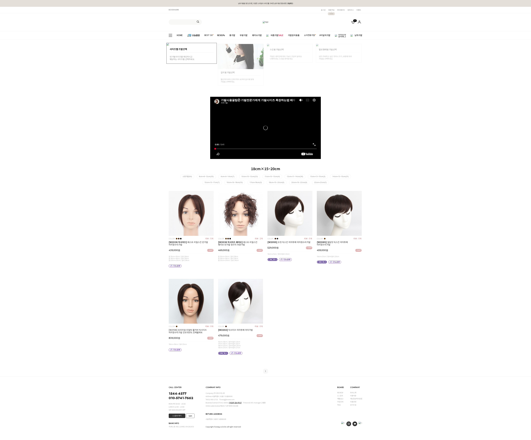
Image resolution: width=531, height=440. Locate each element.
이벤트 (358, 10)
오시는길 (353, 405)
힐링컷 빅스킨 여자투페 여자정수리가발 (332, 243)
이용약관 (353, 396)
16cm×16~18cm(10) (235, 182)
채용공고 (340, 399)
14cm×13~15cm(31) (340, 176)
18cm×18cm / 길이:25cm (178, 344)
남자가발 (358, 35)
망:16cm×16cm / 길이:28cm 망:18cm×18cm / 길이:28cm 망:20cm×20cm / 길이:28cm (179, 258)
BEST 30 (208, 35)
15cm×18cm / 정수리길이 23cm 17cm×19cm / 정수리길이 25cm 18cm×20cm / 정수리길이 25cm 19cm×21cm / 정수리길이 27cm (229, 345)
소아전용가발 (309, 35)
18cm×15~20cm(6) (276, 182)
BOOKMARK (174, 9)
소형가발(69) (187, 176)
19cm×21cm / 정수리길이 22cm (278, 254)
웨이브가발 (257, 35)
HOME (180, 35)
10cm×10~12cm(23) (249, 176)
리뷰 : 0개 (308, 238)
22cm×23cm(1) (320, 182)
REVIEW (340, 392)
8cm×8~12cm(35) (206, 176)
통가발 (232, 35)
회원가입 (331, 10)
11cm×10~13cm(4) (272, 176)
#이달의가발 (324, 35)
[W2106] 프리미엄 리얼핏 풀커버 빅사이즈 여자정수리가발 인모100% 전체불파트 (188, 331)
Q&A (190, 416)
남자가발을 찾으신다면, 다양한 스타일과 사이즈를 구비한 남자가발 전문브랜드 (265, 3)
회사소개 (353, 392)
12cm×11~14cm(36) (295, 176)
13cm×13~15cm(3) (317, 176)
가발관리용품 (294, 35)
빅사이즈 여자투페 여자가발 (235, 330)
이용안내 (353, 402)
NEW (221, 35)
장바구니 (351, 10)
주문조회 (340, 402)
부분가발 (244, 35)
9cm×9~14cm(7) (227, 176)
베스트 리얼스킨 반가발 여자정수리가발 (188, 243)
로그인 (323, 10)
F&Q (339, 405)
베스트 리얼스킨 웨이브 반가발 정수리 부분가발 (237, 243)
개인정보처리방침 (356, 399)
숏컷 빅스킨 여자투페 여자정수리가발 (288, 242)
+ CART (210, 250)
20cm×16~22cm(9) (299, 182)
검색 (198, 22)
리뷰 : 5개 (209, 238)
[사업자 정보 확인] (235, 403)
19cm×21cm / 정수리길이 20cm (328, 257)
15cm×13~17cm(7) (212, 182)
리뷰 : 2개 (259, 238)
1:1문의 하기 (177, 415)
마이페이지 (341, 10)
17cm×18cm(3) (256, 182)
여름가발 (277, 35)
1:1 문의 (340, 396)
